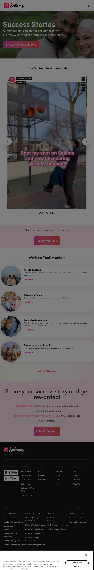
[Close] (86, 555)
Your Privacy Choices (77, 563)
